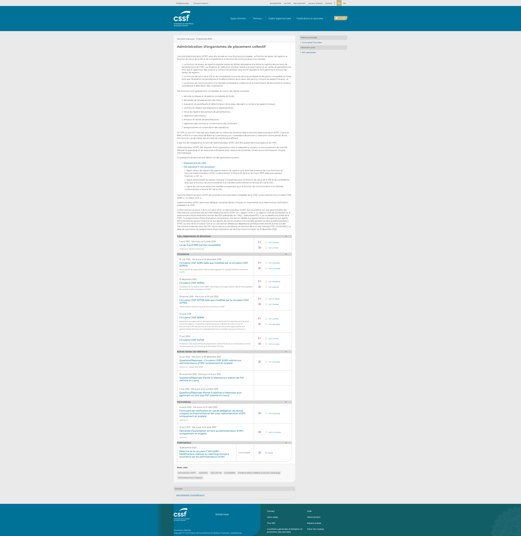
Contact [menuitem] (328, 3)
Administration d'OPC (187, 473)
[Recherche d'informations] (328, 18)
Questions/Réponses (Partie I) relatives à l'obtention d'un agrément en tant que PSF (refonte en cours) (210, 394)
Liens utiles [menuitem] (272, 517)
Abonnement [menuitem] (313, 517)
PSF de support (207, 166)
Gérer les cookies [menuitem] (315, 529)
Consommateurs (200, 3)
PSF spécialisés (309, 52)
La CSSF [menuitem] (287, 3)
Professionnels (182, 3)
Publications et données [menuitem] (310, 18)
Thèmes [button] (257, 18)
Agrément (203, 473)
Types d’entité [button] (238, 18)
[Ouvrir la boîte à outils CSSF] (331, 18)
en (344, 3)
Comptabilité (229, 473)
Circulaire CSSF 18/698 (191, 317)
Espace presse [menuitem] (314, 523)
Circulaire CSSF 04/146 (191, 340)
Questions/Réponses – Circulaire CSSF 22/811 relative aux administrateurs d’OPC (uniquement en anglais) (210, 361)
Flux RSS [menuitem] (271, 523)
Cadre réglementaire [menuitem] (280, 18)
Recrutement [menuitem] (299, 3)
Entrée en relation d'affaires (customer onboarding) (259, 473)
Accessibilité (275, 3)
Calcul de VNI (216, 473)
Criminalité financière (312, 42)
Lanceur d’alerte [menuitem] (315, 3)
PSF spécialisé (190, 166)
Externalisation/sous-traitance (190, 478)
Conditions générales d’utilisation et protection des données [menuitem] (285, 530)
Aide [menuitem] (309, 511)
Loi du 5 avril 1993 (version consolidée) (200, 245)
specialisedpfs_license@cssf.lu (190, 495)
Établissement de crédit (195, 163)
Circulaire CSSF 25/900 (191, 283)
